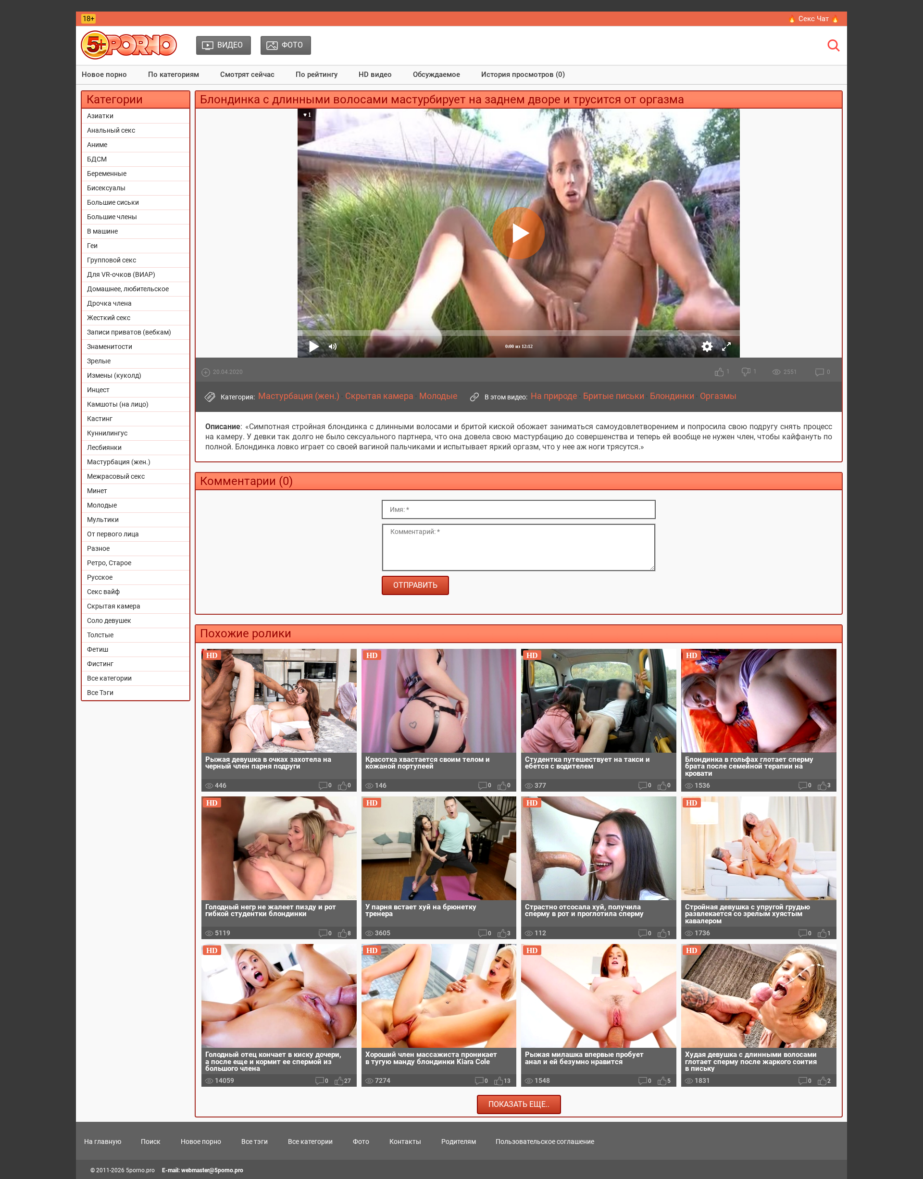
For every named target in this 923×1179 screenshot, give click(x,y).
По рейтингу (316, 74)
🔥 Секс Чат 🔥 (813, 18)
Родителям (458, 1141)
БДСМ (97, 159)
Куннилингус (107, 433)
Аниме (97, 145)
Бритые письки (613, 396)
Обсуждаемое (436, 74)
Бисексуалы (106, 188)
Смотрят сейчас (247, 74)
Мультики (103, 519)
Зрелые (99, 361)
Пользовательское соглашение (545, 1141)
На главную (102, 1141)
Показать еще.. (518, 1104)
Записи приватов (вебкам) (129, 332)
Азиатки (100, 116)
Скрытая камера (113, 606)
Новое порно (104, 74)
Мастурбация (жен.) (118, 462)
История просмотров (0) (523, 74)
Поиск (151, 1141)
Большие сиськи (113, 202)
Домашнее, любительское (128, 289)
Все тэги (254, 1141)
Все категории (109, 678)
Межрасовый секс (116, 476)
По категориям (173, 74)
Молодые (102, 505)
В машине (102, 231)
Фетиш (97, 649)
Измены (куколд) (114, 375)
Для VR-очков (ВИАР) (121, 274)
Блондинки (672, 396)
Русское (99, 577)
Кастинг (99, 418)
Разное (98, 548)
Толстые (100, 635)
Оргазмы (718, 396)
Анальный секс (111, 130)
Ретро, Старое (109, 563)
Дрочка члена (109, 303)
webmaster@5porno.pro (212, 1170)
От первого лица (113, 534)
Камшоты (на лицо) (118, 404)
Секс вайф (103, 592)
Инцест (98, 390)
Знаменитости (109, 346)
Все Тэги (100, 692)
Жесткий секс (108, 318)
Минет (97, 491)
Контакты (405, 1141)
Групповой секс (111, 260)
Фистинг (100, 664)
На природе (554, 396)
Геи (92, 245)
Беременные (106, 173)
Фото (361, 1141)
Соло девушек (109, 620)
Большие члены (112, 217)
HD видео (375, 74)
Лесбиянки (104, 447)
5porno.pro (140, 1170)
